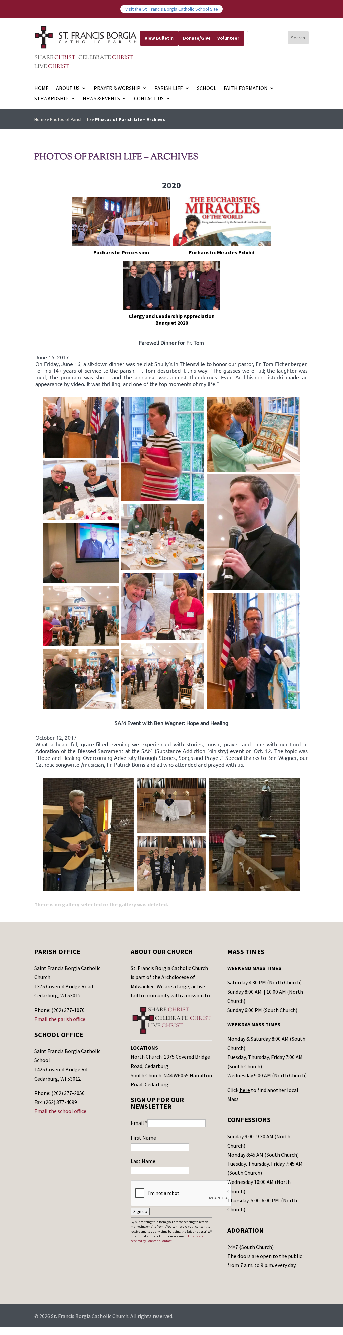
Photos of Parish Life (70, 119)
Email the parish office (59, 1019)
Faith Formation (246, 89)
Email (139, 1122)
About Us (68, 89)
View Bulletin (159, 38)
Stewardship (51, 99)
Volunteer (228, 38)
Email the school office (60, 1111)
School (206, 89)
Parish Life (168, 89)
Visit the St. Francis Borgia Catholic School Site (171, 9)
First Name (143, 1137)
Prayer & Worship (117, 89)
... (1, 1331)
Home (41, 89)
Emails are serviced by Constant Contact (167, 1238)
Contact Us (149, 99)
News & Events (101, 99)
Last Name (143, 1161)
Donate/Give (197, 38)
